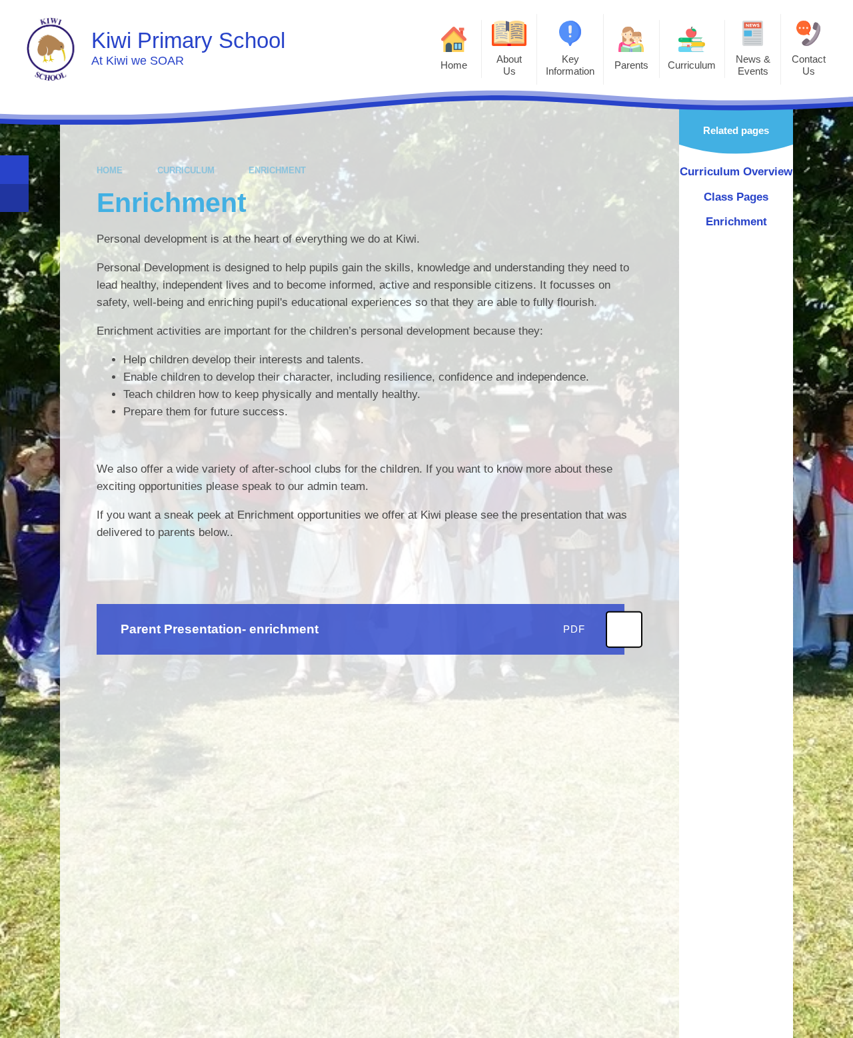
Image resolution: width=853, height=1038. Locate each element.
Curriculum (186, 170)
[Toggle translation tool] (14, 198)
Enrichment (277, 170)
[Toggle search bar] (14, 169)
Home (110, 170)
